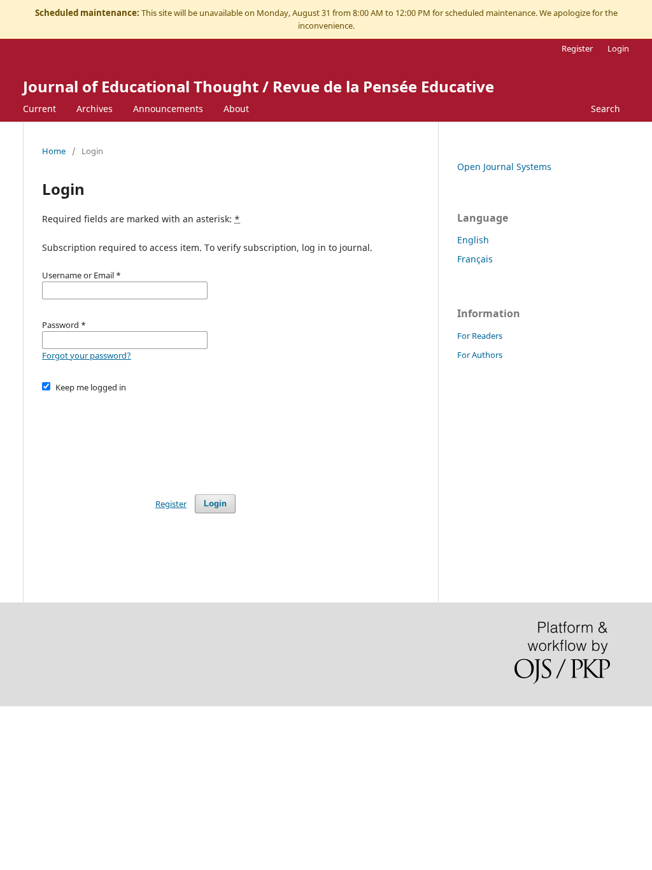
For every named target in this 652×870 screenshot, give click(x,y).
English (473, 240)
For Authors (479, 354)
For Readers (479, 335)
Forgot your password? (86, 355)
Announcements (168, 109)
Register (577, 48)
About (236, 109)
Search (605, 109)
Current (39, 109)
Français (475, 259)
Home (54, 151)
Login (618, 48)
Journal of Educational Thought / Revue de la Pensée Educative (258, 86)
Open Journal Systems (504, 166)
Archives (94, 109)
